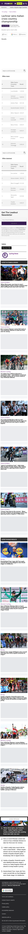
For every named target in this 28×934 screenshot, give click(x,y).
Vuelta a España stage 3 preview (18, 7)
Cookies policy (5, 907)
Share (5, 34)
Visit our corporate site (14, 885)
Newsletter (23, 34)
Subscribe (19, 3)
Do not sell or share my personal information (13, 920)
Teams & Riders (12, 11)
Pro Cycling (4, 11)
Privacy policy (5, 903)
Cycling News (15, 25)
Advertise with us (6, 917)
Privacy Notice (22, 229)
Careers (4, 914)
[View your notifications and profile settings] (15, 3)
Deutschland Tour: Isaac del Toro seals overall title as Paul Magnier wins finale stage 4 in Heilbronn (14, 873)
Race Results (5, 26)
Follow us (15, 34)
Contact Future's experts (8, 900)
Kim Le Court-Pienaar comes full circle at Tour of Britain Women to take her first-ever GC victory (14, 841)
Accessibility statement (8, 910)
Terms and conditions (7, 896)
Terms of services (20, 227)
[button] (26, 3)
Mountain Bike (6, 248)
